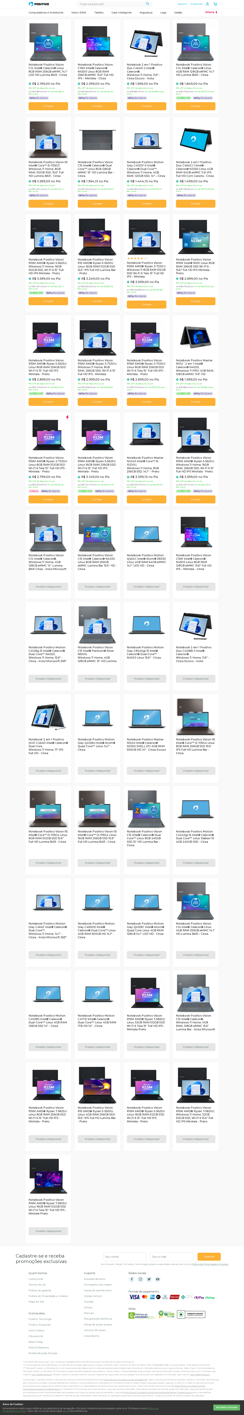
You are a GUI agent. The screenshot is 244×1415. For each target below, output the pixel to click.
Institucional (36, 1279)
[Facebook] (131, 1279)
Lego (163, 12)
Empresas (196, 4)
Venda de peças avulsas (98, 1324)
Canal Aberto (91, 1336)
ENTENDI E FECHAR (226, 1407)
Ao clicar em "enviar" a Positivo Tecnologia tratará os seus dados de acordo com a (164, 1264)
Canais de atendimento (98, 1290)
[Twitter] (149, 1279)
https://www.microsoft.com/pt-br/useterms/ (125, 1379)
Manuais (89, 1313)
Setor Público (36, 1330)
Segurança (146, 12)
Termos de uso (37, 1284)
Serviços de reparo (95, 1330)
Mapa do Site (36, 1301)
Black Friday (36, 1341)
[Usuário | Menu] (207, 4)
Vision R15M (78, 12)
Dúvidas (88, 1301)
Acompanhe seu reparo (98, 1284)
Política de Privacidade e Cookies (209, 1264)
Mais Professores (39, 1347)
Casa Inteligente (122, 12)
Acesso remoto (93, 1296)
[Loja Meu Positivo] (39, 4)
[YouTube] (157, 1279)
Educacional (36, 1336)
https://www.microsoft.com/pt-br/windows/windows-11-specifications (157, 1392)
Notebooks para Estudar (43, 1353)
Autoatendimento (94, 1279)
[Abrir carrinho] (215, 4)
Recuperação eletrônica (98, 1318)
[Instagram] (140, 1279)
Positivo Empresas (40, 1324)
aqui (65, 1411)
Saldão (178, 12)
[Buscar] (148, 4)
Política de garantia (40, 1290)
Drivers (88, 1307)
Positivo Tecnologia (40, 1319)
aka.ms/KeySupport (42, 1374)
